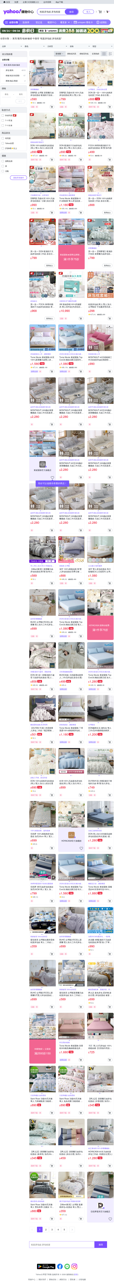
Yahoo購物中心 (18, 11)
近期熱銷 (95, 53)
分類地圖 (82, 1279)
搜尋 (101, 1244)
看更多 (63, 22)
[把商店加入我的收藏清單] (52, 477)
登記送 (39, 22)
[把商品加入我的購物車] (52, 107)
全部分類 (5, 59)
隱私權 (72, 1279)
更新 (76, 1274)
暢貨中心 (52, 22)
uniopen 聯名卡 (85, 22)
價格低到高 (71, 53)
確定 (20, 101)
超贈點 (103, 22)
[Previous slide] (31, 73)
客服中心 (31, 1279)
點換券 (26, 22)
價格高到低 (84, 53)
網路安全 (63, 1279)
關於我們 (42, 1279)
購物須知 (52, 1279)
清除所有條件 (18, 177)
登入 (88, 11)
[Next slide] (54, 73)
